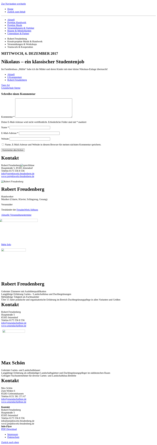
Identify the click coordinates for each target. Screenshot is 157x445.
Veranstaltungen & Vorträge (20, 28)
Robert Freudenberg (17, 80)
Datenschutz (13, 437)
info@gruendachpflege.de (13, 323)
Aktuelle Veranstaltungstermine (16, 215)
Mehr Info (6, 244)
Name (5, 127)
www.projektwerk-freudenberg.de (17, 176)
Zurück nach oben (10, 442)
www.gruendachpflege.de (13, 325)
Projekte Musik (14, 25)
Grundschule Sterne (10, 88)
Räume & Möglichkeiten (19, 30)
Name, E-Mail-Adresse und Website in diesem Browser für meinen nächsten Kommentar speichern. (53, 144)
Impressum (12, 434)
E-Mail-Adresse (9, 133)
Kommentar (8, 117)
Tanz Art (5, 85)
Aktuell (11, 19)
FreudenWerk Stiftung (27, 209)
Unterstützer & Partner (18, 33)
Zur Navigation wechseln (13, 3)
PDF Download (9, 429)
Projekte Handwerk (16, 22)
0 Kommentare (14, 77)
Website (5, 138)
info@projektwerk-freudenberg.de (17, 173)
